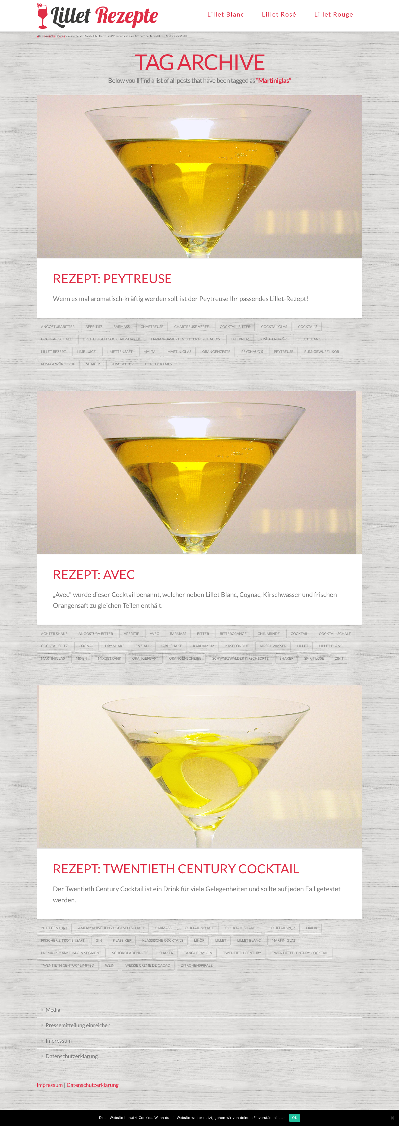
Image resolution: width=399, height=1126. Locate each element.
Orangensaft (145, 658)
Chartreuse (152, 326)
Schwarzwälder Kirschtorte (240, 658)
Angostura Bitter (95, 633)
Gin (99, 940)
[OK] (392, 1118)
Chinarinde (269, 633)
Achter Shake (54, 633)
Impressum (59, 1040)
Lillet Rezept (53, 351)
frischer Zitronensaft (63, 940)
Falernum (240, 339)
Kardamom (203, 646)
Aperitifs (94, 326)
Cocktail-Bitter (235, 326)
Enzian (142, 646)
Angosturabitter (58, 326)
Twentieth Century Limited (67, 965)
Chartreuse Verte (191, 326)
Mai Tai (150, 351)
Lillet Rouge (333, 14)
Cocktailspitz (54, 646)
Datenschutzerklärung (72, 1056)
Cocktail (299, 633)
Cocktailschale (56, 339)
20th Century (54, 928)
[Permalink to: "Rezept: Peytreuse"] (199, 176)
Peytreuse (283, 351)
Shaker (93, 364)
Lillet (302, 646)
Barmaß (121, 326)
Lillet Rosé (279, 14)
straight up (122, 364)
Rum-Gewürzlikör (321, 351)
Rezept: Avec (94, 574)
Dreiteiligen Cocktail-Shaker (111, 339)
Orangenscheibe (185, 658)
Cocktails (307, 326)
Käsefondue (237, 646)
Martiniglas (179, 351)
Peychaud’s (252, 351)
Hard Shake (171, 646)
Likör (199, 940)
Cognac (86, 646)
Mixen (81, 658)
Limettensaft (120, 351)
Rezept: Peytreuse (112, 278)
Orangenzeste (216, 351)
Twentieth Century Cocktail (300, 953)
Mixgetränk (109, 658)
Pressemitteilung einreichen (78, 1025)
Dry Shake (115, 646)
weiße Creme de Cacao (147, 965)
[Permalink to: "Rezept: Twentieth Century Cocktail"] (199, 766)
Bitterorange (233, 633)
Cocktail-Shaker (241, 928)
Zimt (339, 658)
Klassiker (122, 940)
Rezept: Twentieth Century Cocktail (176, 868)
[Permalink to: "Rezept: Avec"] (199, 472)
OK (294, 1117)
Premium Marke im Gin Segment (71, 953)
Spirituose (314, 658)
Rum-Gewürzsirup (58, 364)
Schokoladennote (130, 953)
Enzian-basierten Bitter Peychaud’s (185, 339)
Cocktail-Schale (335, 633)
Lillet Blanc (225, 14)
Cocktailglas (274, 326)
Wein (110, 965)
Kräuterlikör (273, 339)
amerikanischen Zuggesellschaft (111, 928)
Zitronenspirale (197, 965)
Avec (154, 633)
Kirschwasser (273, 646)
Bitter (203, 633)
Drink (311, 928)
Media (53, 1009)
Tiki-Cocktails (158, 364)
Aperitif (131, 633)
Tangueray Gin (198, 953)
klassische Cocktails (162, 940)
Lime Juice (86, 351)
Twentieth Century (242, 953)
